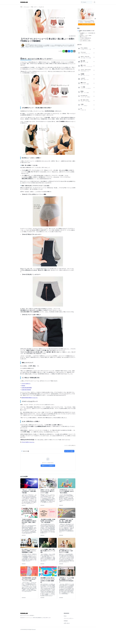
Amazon (23, 385)
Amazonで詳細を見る (87, 24)
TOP (21, 6)
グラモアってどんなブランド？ (85, 39)
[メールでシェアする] (74, 51)
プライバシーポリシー (68, 618)
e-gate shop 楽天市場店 (27, 387)
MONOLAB (25, 629)
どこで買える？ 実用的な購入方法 (85, 38)
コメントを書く (70, 451)
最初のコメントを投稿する (48, 465)
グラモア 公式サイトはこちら (28, 442)
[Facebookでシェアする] (69, 51)
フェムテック (41, 6)
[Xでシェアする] (66, 51)
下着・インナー (34, 6)
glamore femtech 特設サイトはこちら (30, 397)
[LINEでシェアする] (64, 51)
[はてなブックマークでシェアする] (72, 51)
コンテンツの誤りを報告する (69, 445)
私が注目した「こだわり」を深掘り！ (86, 35)
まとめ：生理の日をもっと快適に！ (85, 40)
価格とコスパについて (83, 36)
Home (65, 616)
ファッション (26, 6)
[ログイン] (94, 2)
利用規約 (66, 620)
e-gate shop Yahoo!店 (26, 389)
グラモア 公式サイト (26, 383)
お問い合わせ (67, 623)
